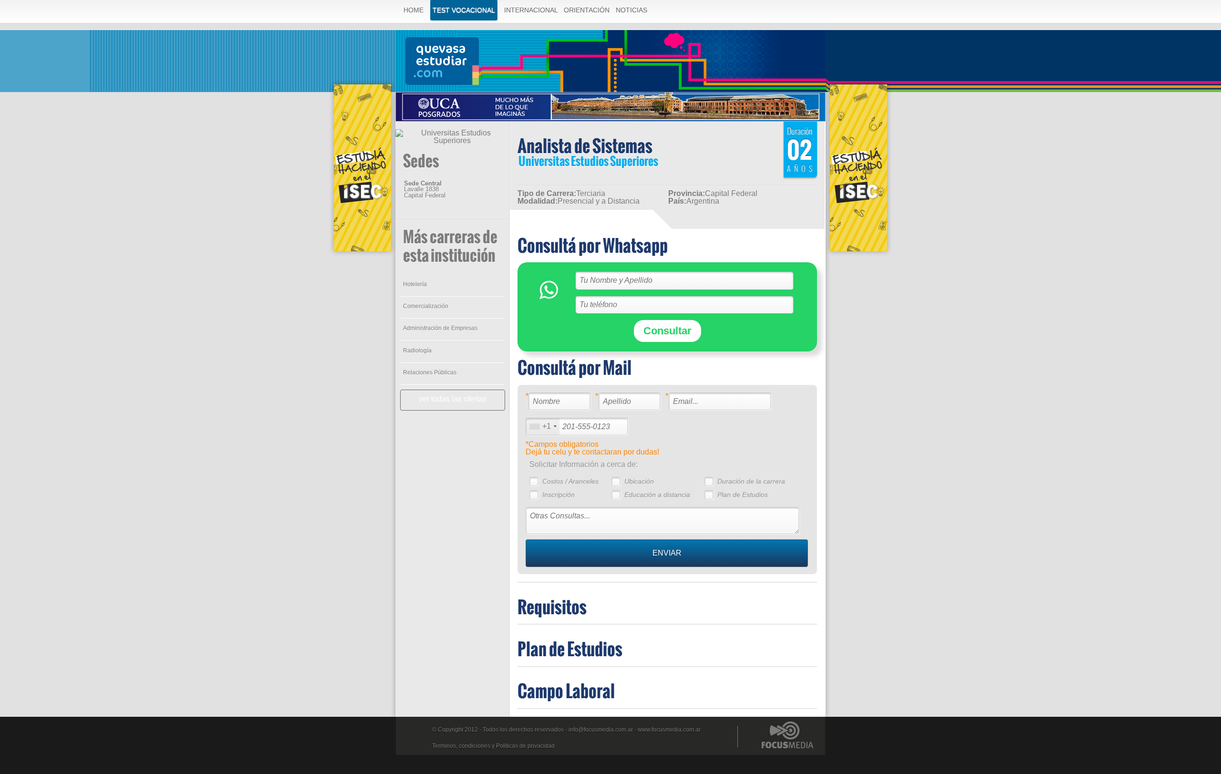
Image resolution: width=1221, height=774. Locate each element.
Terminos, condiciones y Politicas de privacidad (493, 746)
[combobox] (542, 426)
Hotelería (415, 284)
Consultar (667, 331)
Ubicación (639, 481)
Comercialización (425, 306)
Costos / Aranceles (570, 481)
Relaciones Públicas (429, 372)
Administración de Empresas (440, 328)
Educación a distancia (657, 494)
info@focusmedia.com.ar (601, 729)
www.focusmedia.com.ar (669, 729)
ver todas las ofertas (452, 399)
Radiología (417, 350)
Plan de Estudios (742, 494)
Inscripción (558, 494)
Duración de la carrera (751, 481)
